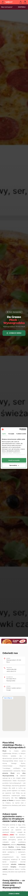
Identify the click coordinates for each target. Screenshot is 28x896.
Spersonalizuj (13, 465)
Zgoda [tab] (4, 433)
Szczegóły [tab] (11, 433)
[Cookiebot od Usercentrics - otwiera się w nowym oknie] (19, 429)
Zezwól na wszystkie (14, 460)
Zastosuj (22, 7)
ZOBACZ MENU (15, 333)
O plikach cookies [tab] (21, 433)
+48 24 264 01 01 (11, 671)
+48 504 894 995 (11, 669)
